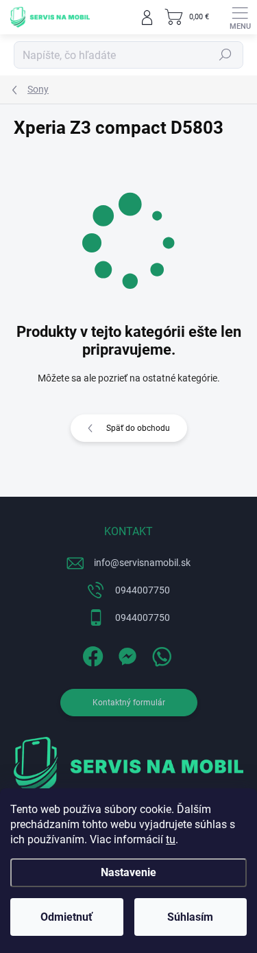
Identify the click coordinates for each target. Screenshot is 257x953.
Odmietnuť (66, 916)
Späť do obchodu (138, 428)
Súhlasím (190, 916)
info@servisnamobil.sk (142, 562)
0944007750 (142, 590)
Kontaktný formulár (129, 702)
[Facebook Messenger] (125, 654)
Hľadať (225, 55)
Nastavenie (128, 872)
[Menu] (240, 17)
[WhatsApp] (159, 654)
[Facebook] (91, 654)
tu (170, 839)
